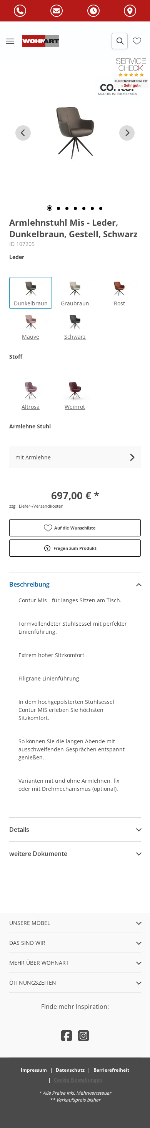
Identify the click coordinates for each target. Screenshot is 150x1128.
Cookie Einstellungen (78, 1080)
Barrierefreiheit (111, 1070)
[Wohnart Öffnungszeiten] (93, 11)
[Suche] (119, 41)
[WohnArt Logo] (40, 41)
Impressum (34, 1070)
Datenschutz (70, 1070)
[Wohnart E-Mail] (56, 11)
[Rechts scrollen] (127, 133)
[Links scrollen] (23, 133)
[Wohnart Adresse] (130, 11)
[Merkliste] (137, 41)
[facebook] (66, 1035)
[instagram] (83, 1035)
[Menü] (10, 41)
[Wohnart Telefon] (20, 11)
